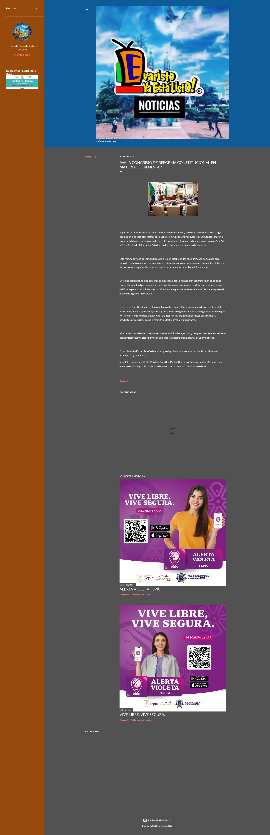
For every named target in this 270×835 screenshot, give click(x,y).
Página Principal (108, 141)
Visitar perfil (22, 55)
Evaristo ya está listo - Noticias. (22, 48)
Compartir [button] (90, 156)
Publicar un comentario (141, 594)
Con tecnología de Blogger (159, 820)
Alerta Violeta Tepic (140, 589)
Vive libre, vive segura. (142, 714)
